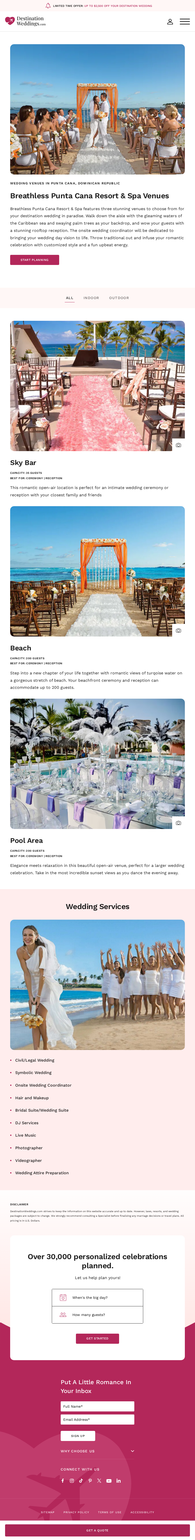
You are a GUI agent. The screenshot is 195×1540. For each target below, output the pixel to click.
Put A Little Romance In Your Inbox (96, 1386)
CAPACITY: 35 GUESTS (26, 473)
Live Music (25, 1135)
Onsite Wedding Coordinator (43, 1085)
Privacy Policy (76, 1512)
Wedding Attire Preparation (42, 1173)
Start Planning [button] (35, 261)
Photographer (29, 1148)
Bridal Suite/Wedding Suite (42, 1110)
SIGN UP (78, 1436)
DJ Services (26, 1123)
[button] (178, 444)
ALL (69, 297)
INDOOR (91, 297)
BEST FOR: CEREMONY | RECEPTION (36, 478)
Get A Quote (97, 1530)
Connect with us (80, 1469)
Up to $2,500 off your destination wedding (118, 6)
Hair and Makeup (32, 1098)
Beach (20, 648)
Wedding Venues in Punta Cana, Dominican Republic (65, 183)
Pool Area (26, 840)
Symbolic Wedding (33, 1072)
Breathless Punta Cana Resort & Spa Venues (89, 195)
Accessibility (142, 1512)
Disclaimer (19, 1204)
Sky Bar (23, 462)
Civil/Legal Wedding (34, 1060)
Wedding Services (97, 906)
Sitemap (48, 1512)
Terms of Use (110, 1512)
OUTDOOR (119, 297)
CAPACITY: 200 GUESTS (27, 658)
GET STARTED (97, 1338)
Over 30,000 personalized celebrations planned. (97, 1261)
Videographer (28, 1160)
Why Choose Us (78, 1451)
